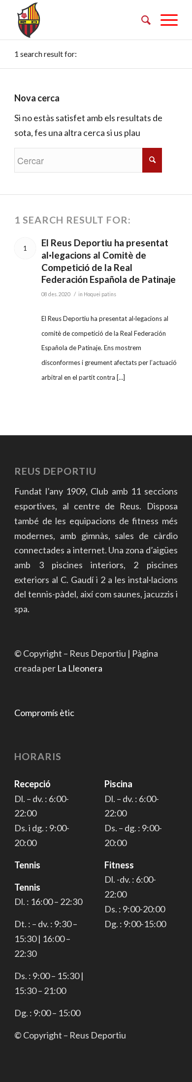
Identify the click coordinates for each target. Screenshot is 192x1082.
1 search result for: (45, 53)
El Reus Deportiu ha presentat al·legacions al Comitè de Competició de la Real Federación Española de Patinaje (108, 261)
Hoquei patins (100, 294)
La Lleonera (79, 668)
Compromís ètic (44, 712)
